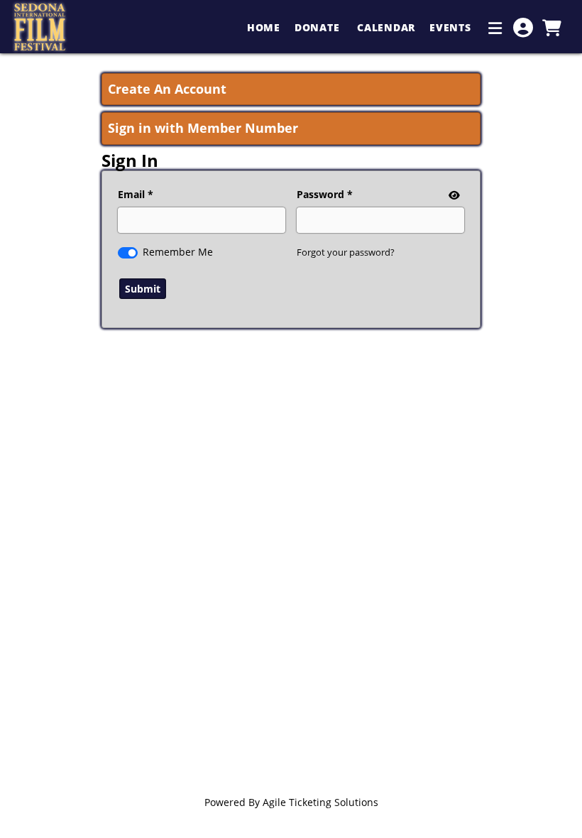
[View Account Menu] (523, 27)
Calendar (386, 27)
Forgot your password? (346, 252)
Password (320, 194)
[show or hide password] (452, 195)
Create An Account (167, 88)
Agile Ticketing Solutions (320, 802)
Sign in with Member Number (203, 127)
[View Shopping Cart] (551, 27)
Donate (319, 27)
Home (263, 27)
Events (451, 27)
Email (131, 194)
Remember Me (178, 252)
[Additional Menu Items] (495, 27)
